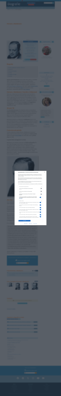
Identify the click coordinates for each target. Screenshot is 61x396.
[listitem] (30, 186)
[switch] (41, 188)
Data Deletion (26, 223)
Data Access (30, 223)
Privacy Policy (35, 223)
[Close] (45, 172)
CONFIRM (24, 220)
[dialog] (30, 198)
